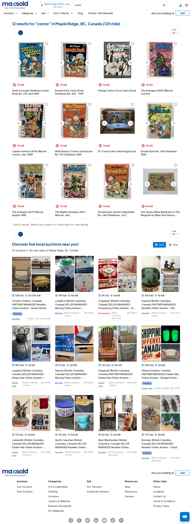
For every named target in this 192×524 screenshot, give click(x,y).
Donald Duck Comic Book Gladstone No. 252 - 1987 (69, 92)
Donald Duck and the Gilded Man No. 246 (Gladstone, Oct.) (116, 214)
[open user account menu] (181, 5)
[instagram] (70, 520)
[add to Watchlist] (47, 44)
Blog (80, 13)
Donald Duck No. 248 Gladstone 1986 (159, 153)
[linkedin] (96, 520)
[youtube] (104, 520)
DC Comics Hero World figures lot (117, 151)
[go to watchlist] (187, 5)
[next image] (44, 62)
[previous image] (18, 62)
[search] (164, 5)
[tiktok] (112, 520)
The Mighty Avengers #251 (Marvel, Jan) (70, 214)
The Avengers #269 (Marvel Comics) (157, 92)
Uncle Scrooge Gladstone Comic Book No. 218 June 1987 (30, 92)
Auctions (9, 13)
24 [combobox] (173, 32)
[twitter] (87, 520)
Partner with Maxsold (100, 13)
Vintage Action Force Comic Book (117, 90)
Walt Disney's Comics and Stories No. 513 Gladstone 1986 (74, 153)
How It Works (61, 13)
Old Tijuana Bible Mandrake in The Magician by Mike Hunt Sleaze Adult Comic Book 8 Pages (160, 214)
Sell (43, 13)
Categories (27, 13)
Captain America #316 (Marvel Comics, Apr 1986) (29, 153)
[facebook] (79, 520)
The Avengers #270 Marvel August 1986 (27, 214)
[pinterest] (121, 520)
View (174, 30)
